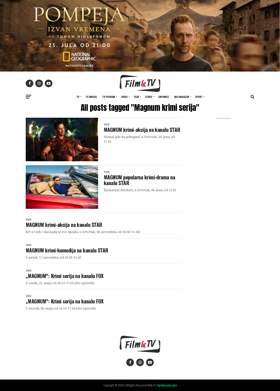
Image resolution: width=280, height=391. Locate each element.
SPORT (199, 97)
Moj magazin (181, 97)
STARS (148, 97)
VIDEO (124, 97)
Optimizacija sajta (167, 385)
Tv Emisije (91, 97)
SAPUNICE (163, 97)
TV (77, 97)
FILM (136, 97)
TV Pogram (108, 97)
